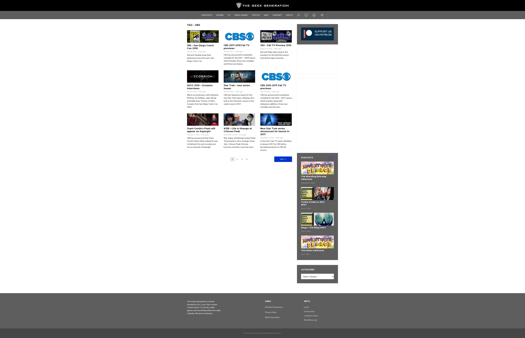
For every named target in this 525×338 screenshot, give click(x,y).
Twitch (256, 15)
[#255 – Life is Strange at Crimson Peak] (239, 119)
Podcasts (206, 15)
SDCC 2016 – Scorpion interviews (200, 87)
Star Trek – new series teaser (237, 87)
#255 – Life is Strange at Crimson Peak (238, 130)
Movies (220, 15)
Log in (306, 307)
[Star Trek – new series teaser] (239, 76)
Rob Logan (202, 52)
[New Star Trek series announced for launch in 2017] (276, 119)
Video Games (241, 15)
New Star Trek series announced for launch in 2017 (274, 131)
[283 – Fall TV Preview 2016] (276, 36)
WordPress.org (310, 320)
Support (277, 15)
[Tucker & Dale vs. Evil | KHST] (317, 193)
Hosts (289, 15)
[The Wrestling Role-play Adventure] (317, 168)
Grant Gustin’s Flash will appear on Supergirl (201, 130)
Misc (266, 15)
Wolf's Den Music (272, 317)
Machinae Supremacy (274, 307)
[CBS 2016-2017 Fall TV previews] (276, 76)
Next (282, 159)
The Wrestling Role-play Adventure (313, 177)
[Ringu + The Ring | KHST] (317, 219)
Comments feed (311, 315)
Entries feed (309, 311)
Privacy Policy (271, 312)
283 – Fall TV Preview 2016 (275, 45)
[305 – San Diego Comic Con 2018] (203, 36)
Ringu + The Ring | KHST (313, 227)
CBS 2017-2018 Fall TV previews (236, 47)
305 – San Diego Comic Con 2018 (200, 47)
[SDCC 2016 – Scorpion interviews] (203, 76)
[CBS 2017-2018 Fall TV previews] (239, 36)
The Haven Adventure (312, 250)
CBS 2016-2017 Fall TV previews (273, 87)
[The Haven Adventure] (317, 242)
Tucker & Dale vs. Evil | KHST (312, 203)
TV (229, 15)
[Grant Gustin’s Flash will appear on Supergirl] (203, 119)
